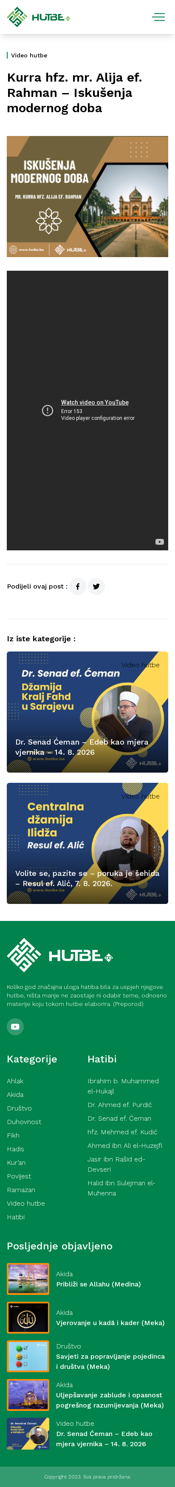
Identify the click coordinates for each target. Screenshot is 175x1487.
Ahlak (15, 1081)
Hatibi (16, 1217)
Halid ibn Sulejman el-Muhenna (121, 1188)
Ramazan (21, 1190)
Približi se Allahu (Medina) (98, 1284)
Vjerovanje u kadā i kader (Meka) (110, 1323)
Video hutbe (29, 55)
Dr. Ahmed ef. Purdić (120, 1105)
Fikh (13, 1135)
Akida (15, 1094)
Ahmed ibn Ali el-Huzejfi (125, 1145)
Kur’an (16, 1162)
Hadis (15, 1149)
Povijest (19, 1176)
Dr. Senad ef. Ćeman (119, 1118)
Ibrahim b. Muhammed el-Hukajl (123, 1086)
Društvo (19, 1108)
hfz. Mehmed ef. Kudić (123, 1132)
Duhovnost (24, 1122)
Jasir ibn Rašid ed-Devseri (116, 1164)
